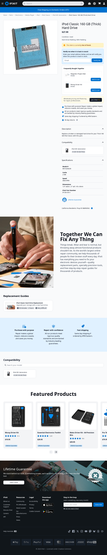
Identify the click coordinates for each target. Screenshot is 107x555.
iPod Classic (46, 15)
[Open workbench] (89, 3)
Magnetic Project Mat (78, 74)
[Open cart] (99, 3)
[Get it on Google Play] (48, 511)
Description (66, 129)
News (18, 520)
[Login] (104, 3)
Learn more (14, 482)
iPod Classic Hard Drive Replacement (29, 303)
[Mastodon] (90, 531)
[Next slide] (56, 452)
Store (5, 15)
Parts (11, 15)
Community (20, 501)
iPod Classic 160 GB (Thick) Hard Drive (82, 15)
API (4, 517)
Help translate (8, 531)
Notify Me (97, 60)
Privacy (31, 505)
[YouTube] (86, 531)
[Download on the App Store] (48, 504)
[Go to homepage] (12, 3)
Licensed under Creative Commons (59, 549)
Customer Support (6, 506)
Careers (6, 513)
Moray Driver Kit (76, 85)
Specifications (67, 160)
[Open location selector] (94, 3)
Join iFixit (95, 100)
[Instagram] (82, 531)
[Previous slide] (51, 452)
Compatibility (67, 142)
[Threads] (98, 531)
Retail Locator (21, 508)
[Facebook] (73, 531)
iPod (38, 15)
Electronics (19, 15)
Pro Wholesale (21, 505)
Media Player (29, 15)
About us (6, 501)
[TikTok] (69, 531)
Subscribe (98, 505)
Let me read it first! (72, 509)
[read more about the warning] (92, 208)
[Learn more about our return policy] (77, 120)
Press (18, 517)
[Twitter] (77, 531)
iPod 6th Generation (60, 15)
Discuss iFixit (7, 510)
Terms (31, 508)
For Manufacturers (21, 512)
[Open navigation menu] (2, 3)
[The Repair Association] (102, 531)
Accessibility (33, 501)
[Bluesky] (94, 531)
